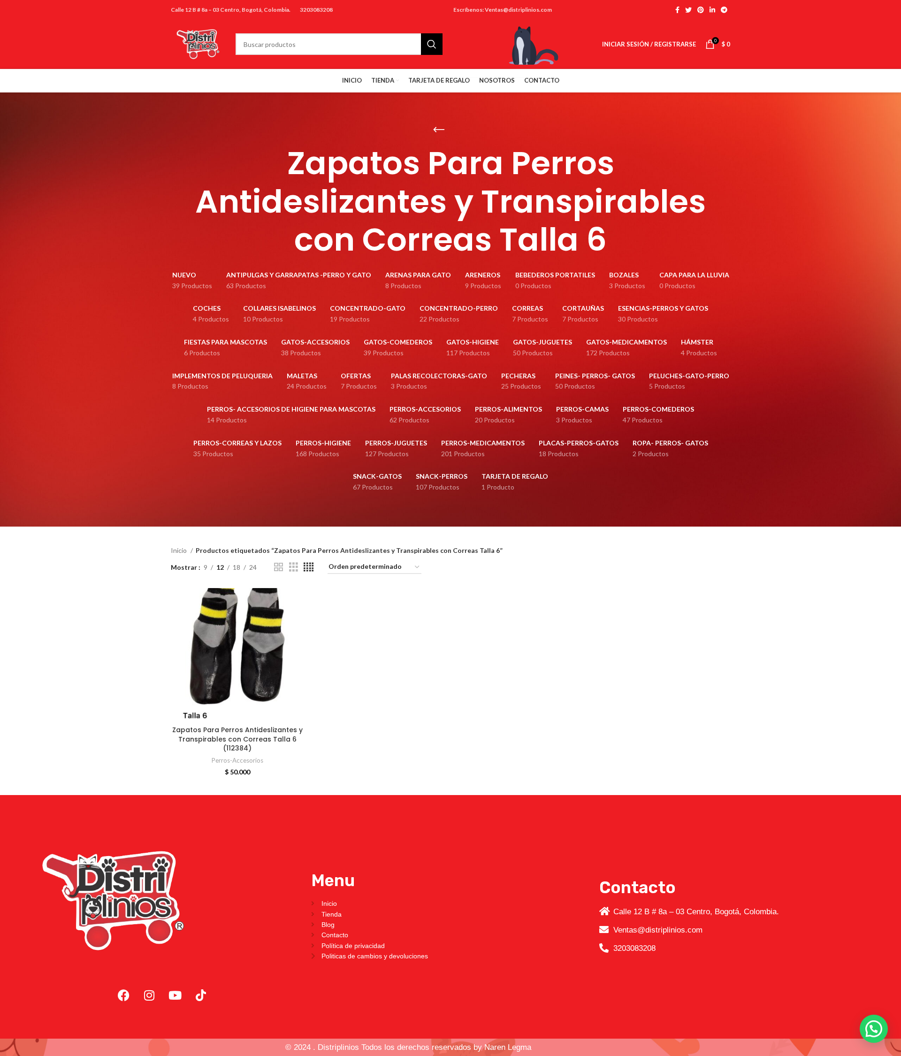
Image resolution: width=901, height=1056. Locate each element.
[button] (874, 1029)
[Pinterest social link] (701, 10)
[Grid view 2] (278, 567)
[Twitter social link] (688, 10)
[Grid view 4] (308, 567)
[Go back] (438, 130)
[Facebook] (123, 995)
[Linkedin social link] (712, 10)
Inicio (179, 550)
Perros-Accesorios (237, 760)
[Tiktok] (201, 995)
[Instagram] (149, 995)
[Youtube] (175, 995)
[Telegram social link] (724, 10)
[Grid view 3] (293, 567)
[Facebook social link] (677, 10)
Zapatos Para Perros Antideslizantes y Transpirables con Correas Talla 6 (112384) (237, 739)
